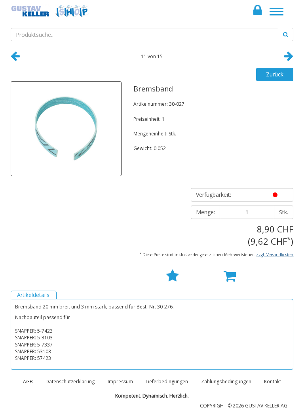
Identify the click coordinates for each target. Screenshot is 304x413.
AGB (28, 381)
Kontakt (272, 381)
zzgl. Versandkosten (274, 254)
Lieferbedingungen (167, 381)
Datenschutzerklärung (70, 381)
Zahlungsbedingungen (226, 381)
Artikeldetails (33, 295)
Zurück (274, 74)
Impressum (120, 381)
